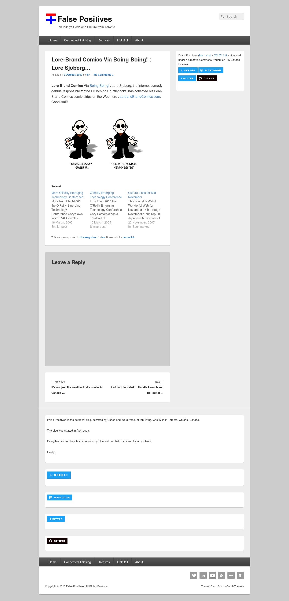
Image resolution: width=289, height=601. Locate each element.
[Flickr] (231, 575)
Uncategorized (88, 237)
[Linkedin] (203, 575)
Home (53, 40)
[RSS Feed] (221, 575)
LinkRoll (122, 40)
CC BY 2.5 (220, 55)
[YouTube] (212, 575)
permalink (129, 237)
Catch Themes (235, 586)
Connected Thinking (77, 40)
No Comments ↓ (104, 74)
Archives (104, 40)
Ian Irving (205, 55)
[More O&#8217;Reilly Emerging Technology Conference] (70, 210)
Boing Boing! (99, 85)
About (139, 40)
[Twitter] (193, 575)
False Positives (85, 18)
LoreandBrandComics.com (140, 96)
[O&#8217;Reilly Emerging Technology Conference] (109, 210)
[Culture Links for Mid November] (147, 210)
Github (240, 575)
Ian (88, 74)
